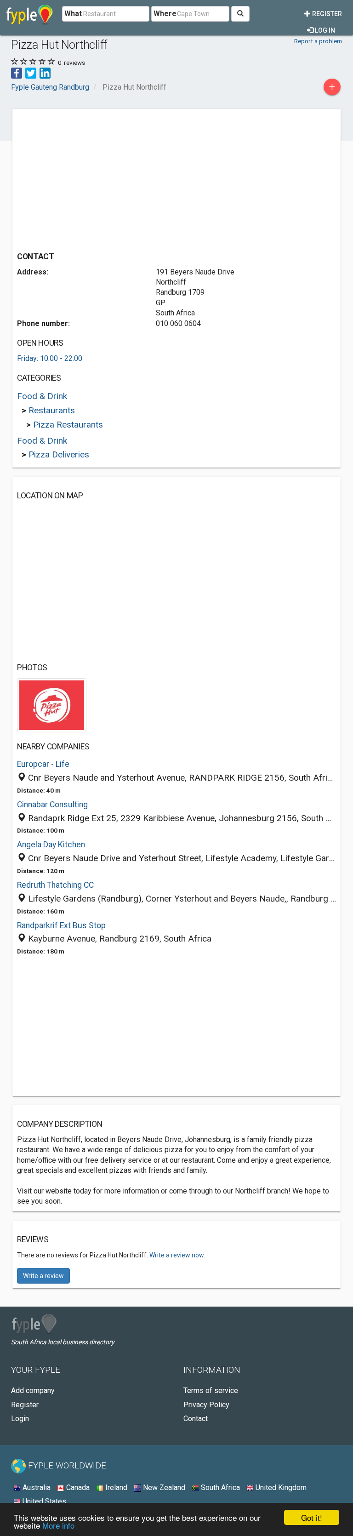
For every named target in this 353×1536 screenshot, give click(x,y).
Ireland (115, 1487)
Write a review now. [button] (177, 1255)
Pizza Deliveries (58, 454)
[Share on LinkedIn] (45, 72)
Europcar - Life (43, 764)
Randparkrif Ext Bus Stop (61, 925)
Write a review (43, 1275)
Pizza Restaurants (68, 424)
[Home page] (29, 13)
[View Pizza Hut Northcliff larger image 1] (51, 704)
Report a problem (318, 41)
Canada (77, 1487)
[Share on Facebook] (16, 72)
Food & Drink (42, 396)
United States (43, 1501)
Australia (36, 1487)
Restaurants (51, 410)
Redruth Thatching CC (55, 885)
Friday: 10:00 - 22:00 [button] (49, 358)
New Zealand (163, 1487)
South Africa (219, 1487)
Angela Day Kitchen (51, 844)
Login (20, 1418)
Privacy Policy (206, 1404)
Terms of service (210, 1390)
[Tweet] (30, 72)
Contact (195, 1418)
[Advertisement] (94, 178)
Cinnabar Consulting (52, 804)
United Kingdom (280, 1487)
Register (326, 13)
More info (58, 1525)
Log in (324, 30)
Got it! (311, 1517)
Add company (33, 1390)
